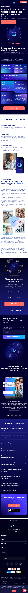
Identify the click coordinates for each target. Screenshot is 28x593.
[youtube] (20, 564)
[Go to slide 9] (18, 415)
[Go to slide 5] (12, 415)
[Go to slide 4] (11, 415)
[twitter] (7, 564)
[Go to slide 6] (14, 415)
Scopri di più (14, 411)
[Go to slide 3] (10, 415)
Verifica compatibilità (14, 336)
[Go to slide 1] (7, 415)
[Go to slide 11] (20, 415)
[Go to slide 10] (19, 415)
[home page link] (14, 2)
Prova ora (8, 22)
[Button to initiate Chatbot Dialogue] (25, 590)
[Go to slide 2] (8, 415)
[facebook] (11, 564)
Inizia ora (14, 108)
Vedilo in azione (15, 43)
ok (14, 591)
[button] (14, 429)
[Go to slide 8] (16, 415)
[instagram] (16, 564)
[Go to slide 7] (15, 415)
